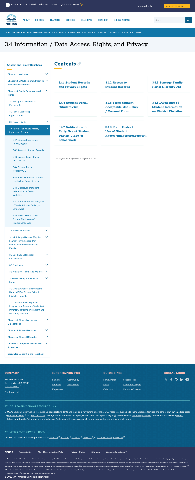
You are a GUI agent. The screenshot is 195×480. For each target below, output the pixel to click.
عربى (61, 4)
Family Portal (109, 379)
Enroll (106, 384)
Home (8, 32)
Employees (57, 389)
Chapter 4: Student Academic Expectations (22, 322)
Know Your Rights (132, 384)
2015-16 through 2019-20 (110, 437)
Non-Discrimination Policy (51, 451)
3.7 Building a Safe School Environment (21, 256)
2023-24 (65, 437)
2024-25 (53, 437)
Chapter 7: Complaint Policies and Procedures (25, 345)
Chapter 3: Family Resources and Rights (67, 32)
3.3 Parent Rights (17, 121)
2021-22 (87, 437)
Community (73, 379)
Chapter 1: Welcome (18, 74)
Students (56, 384)
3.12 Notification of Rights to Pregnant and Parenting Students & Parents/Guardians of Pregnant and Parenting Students (26, 308)
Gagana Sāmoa (72, 4)
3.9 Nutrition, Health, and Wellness (26, 271)
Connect (103, 20)
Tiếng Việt (43, 4)
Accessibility (25, 451)
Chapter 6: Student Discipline (22, 337)
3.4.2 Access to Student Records (28, 150)
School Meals (129, 379)
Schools (40, 20)
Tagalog (53, 4)
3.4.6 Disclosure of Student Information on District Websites (26, 191)
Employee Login (175, 6)
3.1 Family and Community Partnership (22, 103)
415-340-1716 (38, 415)
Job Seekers (73, 384)
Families (56, 379)
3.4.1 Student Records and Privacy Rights (25, 141)
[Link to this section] (79, 64)
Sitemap (96, 451)
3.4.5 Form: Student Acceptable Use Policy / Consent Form (28, 179)
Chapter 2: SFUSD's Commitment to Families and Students (26, 82)
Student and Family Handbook (28, 32)
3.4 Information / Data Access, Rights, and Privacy (24, 130)
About (26, 20)
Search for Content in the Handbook (26, 353)
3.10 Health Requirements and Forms (24, 280)
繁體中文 (33, 4)
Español (23, 4)
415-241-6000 (12, 386)
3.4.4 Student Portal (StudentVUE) (22, 169)
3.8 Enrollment (16, 265)
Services (70, 20)
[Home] (11, 20)
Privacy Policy (78, 451)
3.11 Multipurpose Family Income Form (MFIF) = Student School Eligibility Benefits (25, 292)
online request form (141, 415)
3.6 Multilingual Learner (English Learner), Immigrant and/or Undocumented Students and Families (25, 242)
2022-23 (76, 437)
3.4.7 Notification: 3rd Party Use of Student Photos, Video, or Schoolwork (28, 205)
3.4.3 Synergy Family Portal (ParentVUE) (26, 158)
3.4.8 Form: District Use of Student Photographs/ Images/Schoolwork (25, 219)
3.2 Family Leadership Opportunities (20, 113)
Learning (55, 20)
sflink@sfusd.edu (15, 415)
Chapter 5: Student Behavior (22, 330)
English (14, 4)
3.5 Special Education (19, 230)
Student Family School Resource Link (32, 411)
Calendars (87, 20)
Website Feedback (115, 451)
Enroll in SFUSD (121, 20)
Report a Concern (132, 389)
